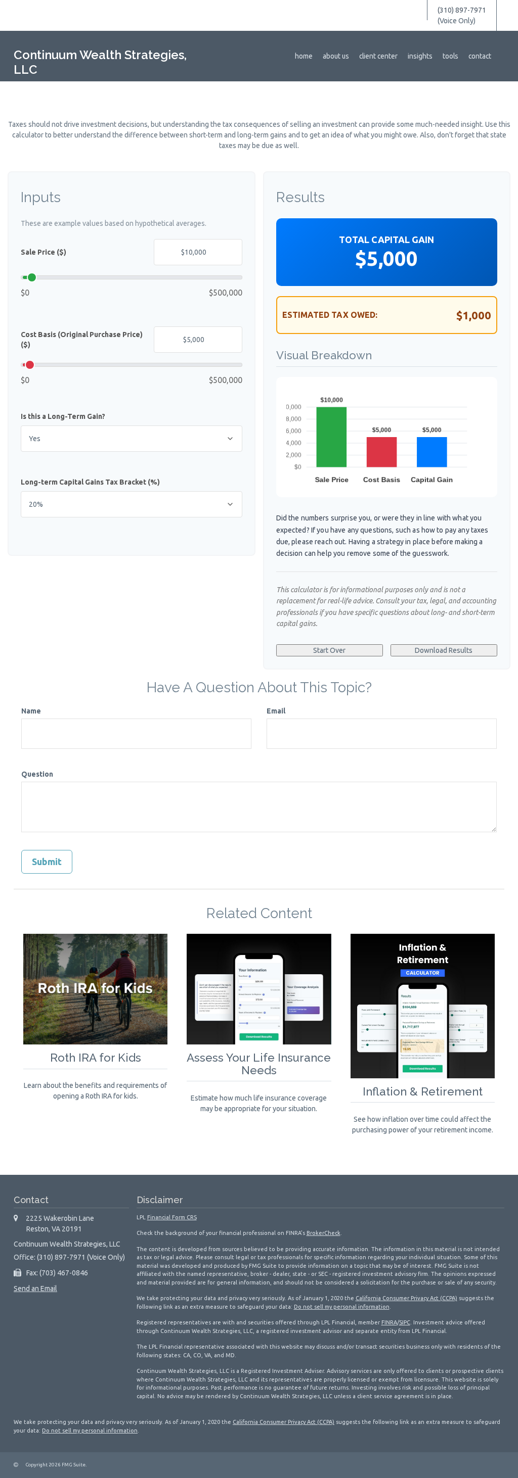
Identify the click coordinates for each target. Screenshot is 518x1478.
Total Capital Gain (386, 239)
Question (37, 774)
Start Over (329, 650)
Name (31, 711)
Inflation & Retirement (423, 1091)
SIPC (404, 1322)
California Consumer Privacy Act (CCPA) (406, 1298)
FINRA (389, 1322)
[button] (336, 56)
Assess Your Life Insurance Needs (259, 1064)
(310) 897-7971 (462, 10)
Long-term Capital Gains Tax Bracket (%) (90, 482)
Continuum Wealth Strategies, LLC (100, 62)
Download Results (443, 650)
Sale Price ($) (43, 252)
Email (276, 711)
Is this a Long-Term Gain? (63, 416)
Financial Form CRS (172, 1217)
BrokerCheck (323, 1233)
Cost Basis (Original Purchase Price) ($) (82, 339)
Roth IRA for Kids (95, 1057)
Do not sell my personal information (342, 1307)
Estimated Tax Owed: (329, 314)
